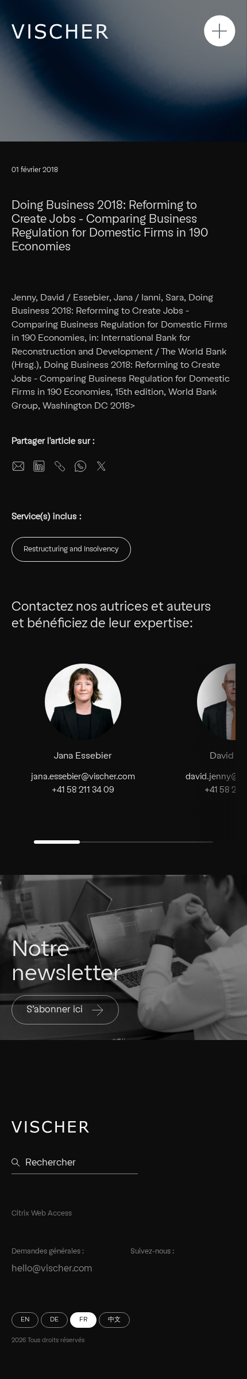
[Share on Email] (18, 466)
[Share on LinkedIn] (39, 466)
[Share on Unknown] (60, 466)
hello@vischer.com (51, 1268)
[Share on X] (101, 466)
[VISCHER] (60, 31)
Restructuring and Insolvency (71, 548)
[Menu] (220, 31)
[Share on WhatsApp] (80, 466)
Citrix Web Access (41, 1213)
